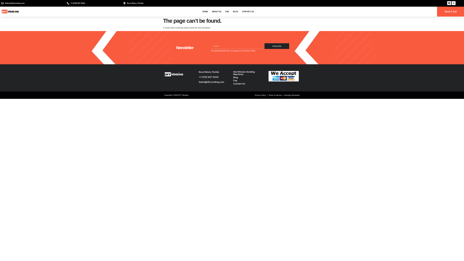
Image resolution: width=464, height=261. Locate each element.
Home (205, 11)
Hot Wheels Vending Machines (244, 73)
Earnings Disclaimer (292, 95)
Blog (235, 11)
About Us (216, 11)
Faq (235, 80)
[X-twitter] (454, 3)
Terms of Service (275, 95)
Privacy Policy (249, 51)
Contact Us (248, 11)
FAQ (227, 11)
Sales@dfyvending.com (211, 82)
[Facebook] (449, 3)
